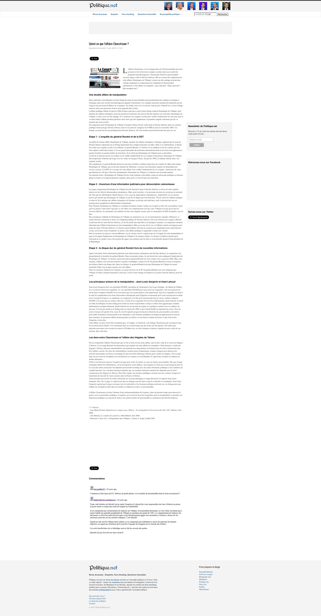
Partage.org (204, 582)
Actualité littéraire (206, 572)
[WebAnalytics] (94, 611)
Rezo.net (202, 584)
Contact (92, 603)
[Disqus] (136, 516)
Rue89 (201, 587)
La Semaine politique (97, 601)
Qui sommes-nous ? (97, 596)
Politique (103, 5)
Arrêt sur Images (205, 574)
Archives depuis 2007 (97, 598)
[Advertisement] (160, 27)
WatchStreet (204, 589)
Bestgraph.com (205, 577)
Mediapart (203, 579)
